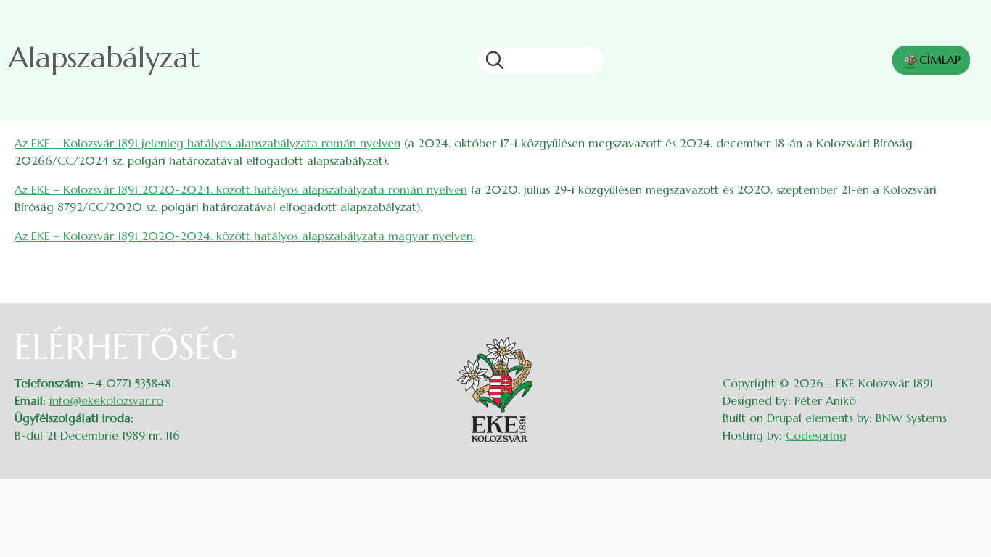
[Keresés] (490, 60)
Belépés (962, 335)
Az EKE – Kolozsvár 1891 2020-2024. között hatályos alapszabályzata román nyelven (241, 189)
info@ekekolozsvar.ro (106, 400)
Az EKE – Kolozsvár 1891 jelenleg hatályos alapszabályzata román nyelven (207, 143)
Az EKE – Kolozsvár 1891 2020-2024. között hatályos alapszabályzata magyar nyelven (244, 235)
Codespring (816, 435)
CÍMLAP (940, 59)
